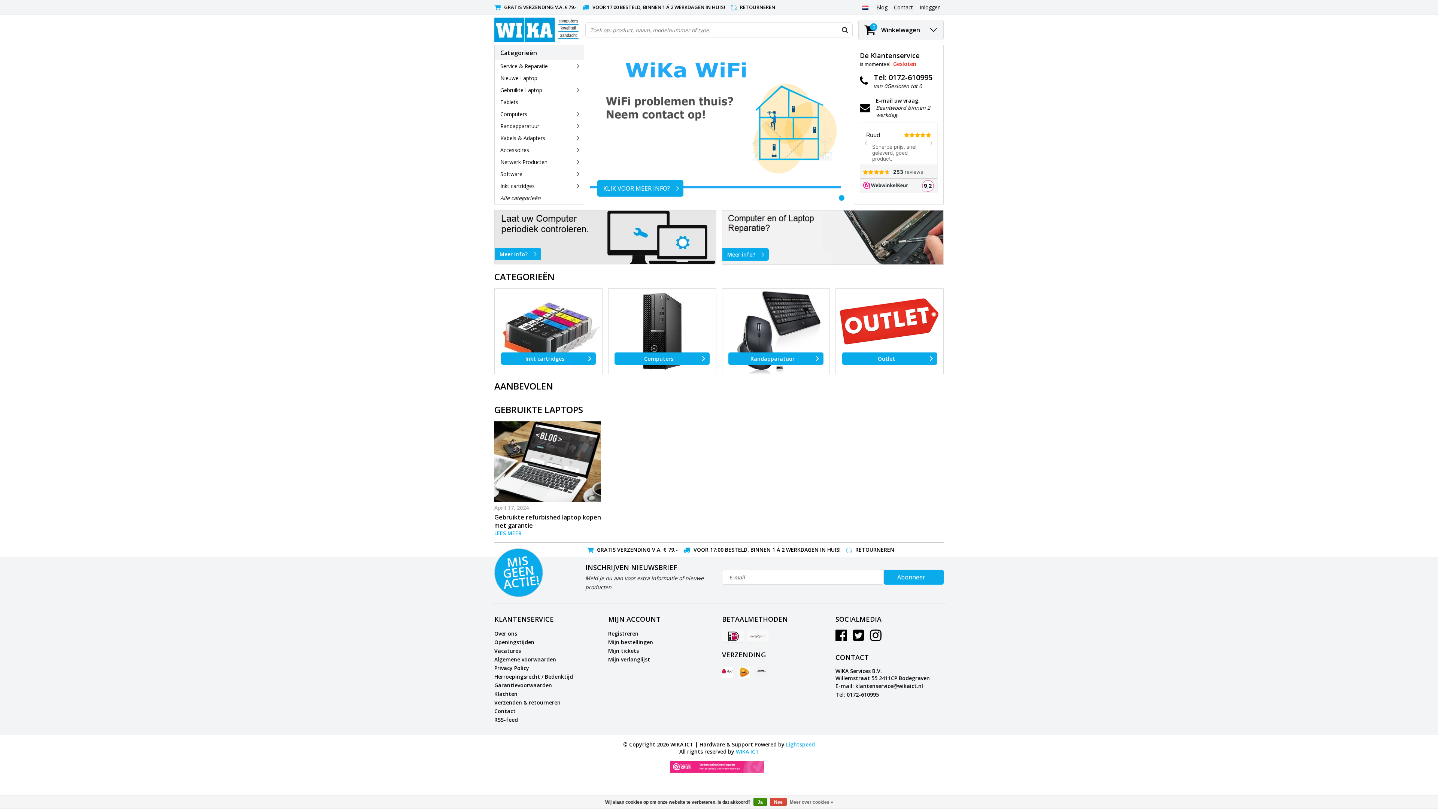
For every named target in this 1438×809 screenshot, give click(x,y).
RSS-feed (506, 719)
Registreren (623, 633)
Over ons (505, 633)
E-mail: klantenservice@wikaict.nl (879, 686)
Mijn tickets (623, 650)
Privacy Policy (511, 668)
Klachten (506, 693)
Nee (778, 802)
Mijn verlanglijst (629, 659)
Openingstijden (514, 642)
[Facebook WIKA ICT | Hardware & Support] (841, 638)
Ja (760, 802)
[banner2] (833, 237)
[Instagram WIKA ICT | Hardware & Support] (876, 638)
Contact (505, 711)
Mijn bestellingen (630, 642)
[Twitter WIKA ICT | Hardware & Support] (858, 638)
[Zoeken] (845, 30)
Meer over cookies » (811, 802)
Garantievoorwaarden (523, 685)
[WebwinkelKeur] (717, 767)
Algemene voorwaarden (525, 659)
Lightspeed (800, 744)
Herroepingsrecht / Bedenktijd (533, 676)
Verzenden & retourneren (527, 702)
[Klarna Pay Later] (757, 636)
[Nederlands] (865, 7)
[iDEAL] (733, 636)
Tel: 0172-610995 (857, 694)
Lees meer (508, 533)
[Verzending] (727, 672)
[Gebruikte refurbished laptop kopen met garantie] (547, 461)
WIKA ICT (747, 751)
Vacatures (507, 650)
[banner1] (605, 237)
